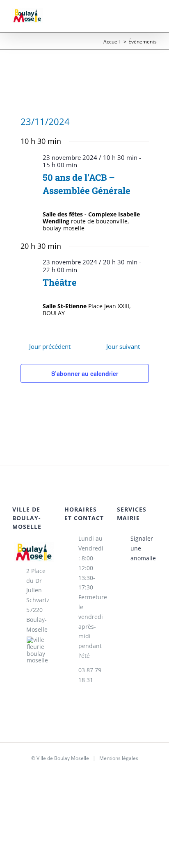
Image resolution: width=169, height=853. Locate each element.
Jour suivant (123, 346)
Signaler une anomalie (143, 548)
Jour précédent (49, 346)
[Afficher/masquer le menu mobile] (153, 20)
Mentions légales (118, 758)
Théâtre (60, 282)
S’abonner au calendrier (84, 373)
